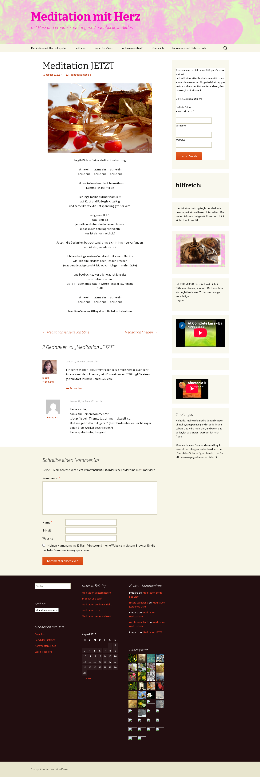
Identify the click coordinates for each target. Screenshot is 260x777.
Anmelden (40, 634)
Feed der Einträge (45, 640)
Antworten (76, 388)
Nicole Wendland (138, 602)
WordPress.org (43, 651)
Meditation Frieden (141, 332)
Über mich (158, 48)
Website (47, 538)
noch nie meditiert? (132, 48)
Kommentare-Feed (45, 646)
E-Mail (47, 530)
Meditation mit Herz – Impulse (48, 48)
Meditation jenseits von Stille (65, 332)
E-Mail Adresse (185, 111)
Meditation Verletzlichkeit (96, 616)
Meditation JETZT (152, 632)
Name (47, 522)
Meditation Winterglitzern (96, 592)
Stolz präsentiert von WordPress (50, 769)
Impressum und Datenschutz (189, 48)
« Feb (89, 678)
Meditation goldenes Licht (97, 604)
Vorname (181, 125)
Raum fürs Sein (103, 48)
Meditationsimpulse (80, 74)
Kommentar (51, 478)
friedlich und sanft (92, 598)
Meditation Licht (91, 610)
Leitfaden (80, 48)
